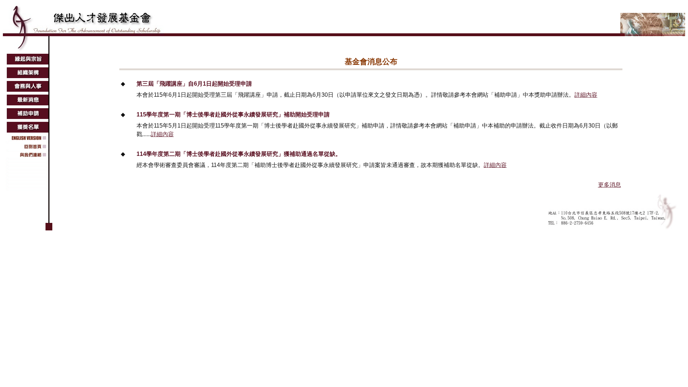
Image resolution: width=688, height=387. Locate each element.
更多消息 (609, 185)
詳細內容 (585, 95)
